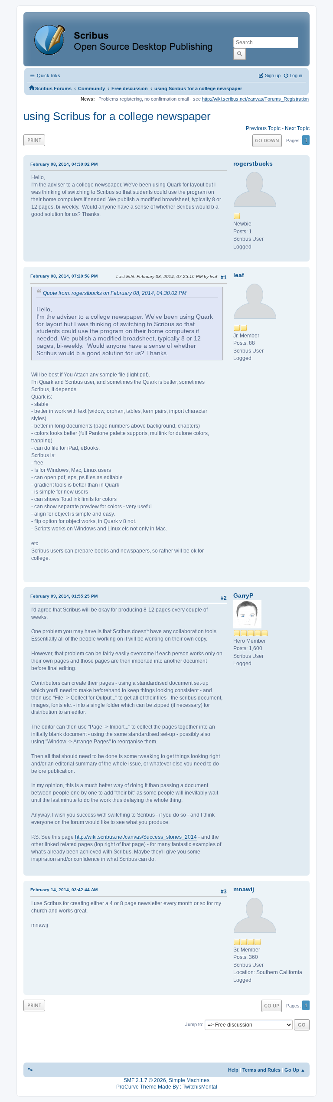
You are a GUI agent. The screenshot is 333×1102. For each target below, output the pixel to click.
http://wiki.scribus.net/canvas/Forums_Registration (255, 98)
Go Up (271, 1005)
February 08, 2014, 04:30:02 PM (64, 164)
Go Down (267, 140)
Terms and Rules (261, 1070)
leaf (238, 274)
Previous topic (263, 128)
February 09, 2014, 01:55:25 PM (64, 596)
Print (34, 140)
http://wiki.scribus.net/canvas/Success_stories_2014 (136, 837)
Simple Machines (189, 1080)
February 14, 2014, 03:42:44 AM (64, 889)
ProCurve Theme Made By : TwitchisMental (166, 1087)
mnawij (243, 889)
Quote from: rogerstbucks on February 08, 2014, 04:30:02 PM (114, 293)
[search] (239, 53)
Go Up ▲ (294, 1070)
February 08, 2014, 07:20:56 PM (64, 276)
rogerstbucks (253, 163)
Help (233, 1070)
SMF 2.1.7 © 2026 (145, 1080)
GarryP (243, 595)
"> (30, 1070)
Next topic (297, 128)
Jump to (193, 1024)
